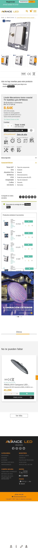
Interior (4, 457)
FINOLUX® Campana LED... (16, 385)
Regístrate (10, 2)
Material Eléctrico (7, 462)
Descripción (5, 158)
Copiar (31, 1)
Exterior (4, 460)
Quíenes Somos (24, 455)
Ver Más (19, 416)
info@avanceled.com (19, 496)
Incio (2, 17)
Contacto (22, 457)
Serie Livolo (10, 17)
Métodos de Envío (7, 476)
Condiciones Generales (9, 471)
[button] (35, 60)
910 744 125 (19, 494)
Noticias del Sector (25, 464)
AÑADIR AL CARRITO (14, 130)
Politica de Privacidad (26, 460)
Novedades (5, 455)
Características (7, 163)
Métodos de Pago (7, 473)
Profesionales (6, 464)
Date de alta (22, 134)
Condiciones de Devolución (6, 478)
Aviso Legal (23, 462)
